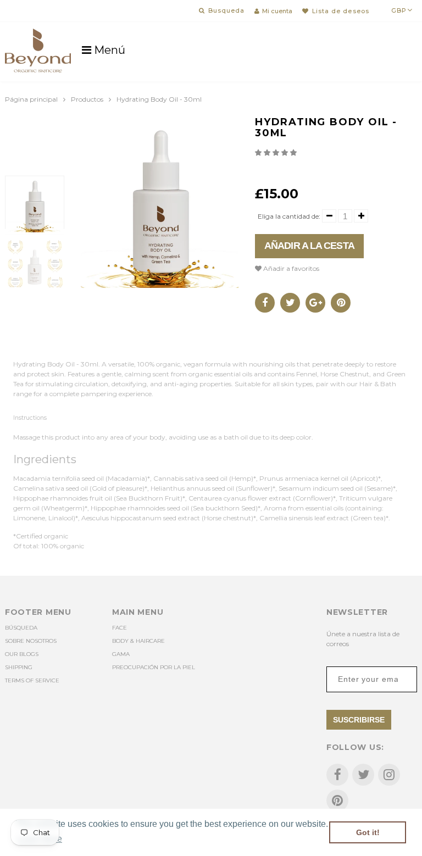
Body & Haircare (138, 640)
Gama (121, 654)
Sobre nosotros (31, 640)
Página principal (31, 99)
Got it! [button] (368, 832)
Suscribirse (359, 719)
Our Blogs (21, 654)
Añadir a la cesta (309, 245)
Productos (87, 99)
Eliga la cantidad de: (289, 216)
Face (119, 627)
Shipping (18, 667)
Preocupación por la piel (153, 667)
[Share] (265, 303)
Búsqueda (21, 627)
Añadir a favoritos (290, 268)
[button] (276, 152)
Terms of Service (32, 680)
